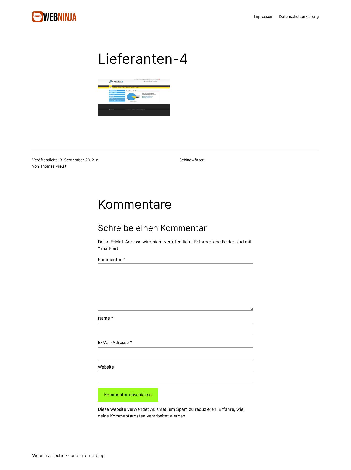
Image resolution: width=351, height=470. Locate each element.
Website (106, 367)
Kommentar (111, 259)
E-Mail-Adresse (115, 342)
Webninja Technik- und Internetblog (68, 455)
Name (105, 318)
